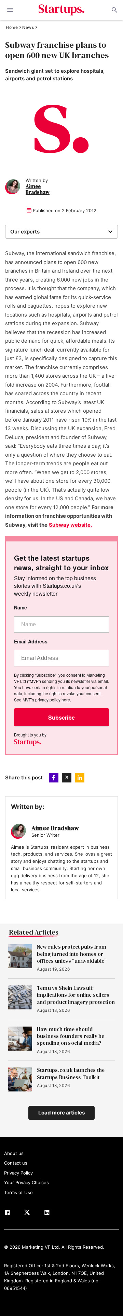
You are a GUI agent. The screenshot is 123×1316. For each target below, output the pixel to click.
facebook (53, 777)
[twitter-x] (27, 1213)
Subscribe (61, 717)
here (66, 699)
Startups (62, 9)
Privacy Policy (18, 1173)
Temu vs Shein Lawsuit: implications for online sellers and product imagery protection (76, 995)
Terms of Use (18, 1192)
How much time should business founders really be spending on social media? (70, 1036)
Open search (114, 10)
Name (20, 607)
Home (12, 27)
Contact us (15, 1163)
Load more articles (61, 1112)
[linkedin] (47, 1213)
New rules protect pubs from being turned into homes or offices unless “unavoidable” (72, 953)
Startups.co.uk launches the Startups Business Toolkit (71, 1073)
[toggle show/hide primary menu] (10, 10)
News (28, 27)
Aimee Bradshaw (38, 189)
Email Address (30, 641)
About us (14, 1153)
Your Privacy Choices (26, 1182)
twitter (66, 777)
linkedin (79, 777)
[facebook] (7, 1213)
